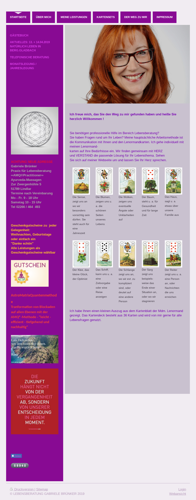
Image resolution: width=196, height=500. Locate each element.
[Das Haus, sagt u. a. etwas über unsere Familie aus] (173, 180)
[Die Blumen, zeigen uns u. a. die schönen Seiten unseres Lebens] (104, 181)
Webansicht (177, 494)
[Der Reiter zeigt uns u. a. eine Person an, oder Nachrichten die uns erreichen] (173, 253)
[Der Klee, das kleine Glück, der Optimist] (81, 253)
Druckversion (23, 489)
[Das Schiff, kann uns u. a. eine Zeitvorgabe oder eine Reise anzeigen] (104, 253)
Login (182, 489)
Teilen (17, 456)
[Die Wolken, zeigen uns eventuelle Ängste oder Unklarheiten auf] (127, 181)
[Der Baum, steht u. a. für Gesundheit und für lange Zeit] (150, 181)
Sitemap (42, 489)
